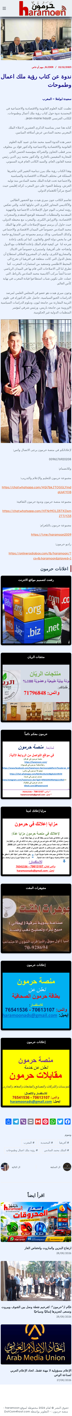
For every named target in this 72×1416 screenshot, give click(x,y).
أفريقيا (64, 1142)
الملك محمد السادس (56, 1150)
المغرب (29, 1142)
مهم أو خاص (37, 67)
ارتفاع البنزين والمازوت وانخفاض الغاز (48, 1248)
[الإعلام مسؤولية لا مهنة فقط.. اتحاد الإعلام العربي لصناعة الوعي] (36, 1344)
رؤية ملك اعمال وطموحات (22, 1150)
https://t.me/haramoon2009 (51, 534)
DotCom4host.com (17, 1411)
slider (49, 67)
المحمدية (47, 1142)
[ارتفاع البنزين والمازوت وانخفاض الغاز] (36, 1222)
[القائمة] (4, 8)
